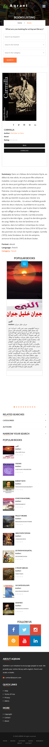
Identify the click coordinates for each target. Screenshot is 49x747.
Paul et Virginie (21, 516)
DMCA (7, 701)
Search (10, 60)
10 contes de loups (22, 585)
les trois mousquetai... (23, 550)
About (7, 721)
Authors (22, 741)
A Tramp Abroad (21, 568)
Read (24, 145)
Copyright (8, 714)
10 (34, 407)
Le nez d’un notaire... (22, 498)
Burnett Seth (20, 481)
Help (6, 691)
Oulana (18, 463)
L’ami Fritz (19, 603)
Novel (9, 251)
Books (12, 741)
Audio (30, 741)
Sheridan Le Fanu (17, 133)
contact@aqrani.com (13, 677)
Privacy (7, 697)
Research (39, 741)
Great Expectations (22, 533)
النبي (10, 321)
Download (24, 151)
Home (20, 23)
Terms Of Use (10, 694)
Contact (7, 717)
